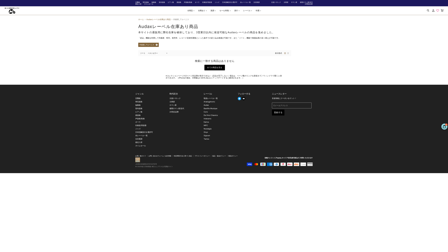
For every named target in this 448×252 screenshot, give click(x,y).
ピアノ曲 (171, 2)
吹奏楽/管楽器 (207, 2)
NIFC (206, 125)
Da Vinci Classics (211, 115)
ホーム (141, 19)
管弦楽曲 (146, 2)
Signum (207, 135)
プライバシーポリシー (202, 156)
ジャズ (217, 2)
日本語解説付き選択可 (229, 2)
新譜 (213, 10)
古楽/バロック (276, 2)
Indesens (207, 118)
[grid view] (285, 53)
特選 (258, 10)
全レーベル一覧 (245, 2)
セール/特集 (224, 10)
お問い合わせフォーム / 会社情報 (160, 156)
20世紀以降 (309, 4)
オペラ (197, 2)
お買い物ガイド (140, 156)
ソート (142, 53)
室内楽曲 (162, 2)
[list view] (288, 53)
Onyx (206, 132)
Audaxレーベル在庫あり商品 (158, 19)
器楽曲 (179, 2)
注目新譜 (257, 2)
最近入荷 (138, 4)
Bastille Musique (210, 108)
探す (236, 10)
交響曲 (137, 2)
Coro (206, 112)
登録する (278, 112)
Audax (206, 105)
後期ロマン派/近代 (306, 2)
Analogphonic (209, 102)
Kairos (206, 122)
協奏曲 (154, 2)
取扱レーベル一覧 (211, 98)
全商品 (190, 10)
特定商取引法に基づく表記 (183, 156)
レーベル (247, 10)
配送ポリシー (233, 156)
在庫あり (202, 10)
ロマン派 (294, 2)
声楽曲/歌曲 (188, 2)
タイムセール (148, 4)
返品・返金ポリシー (219, 156)
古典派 (286, 2)
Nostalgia (207, 129)
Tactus (206, 139)
